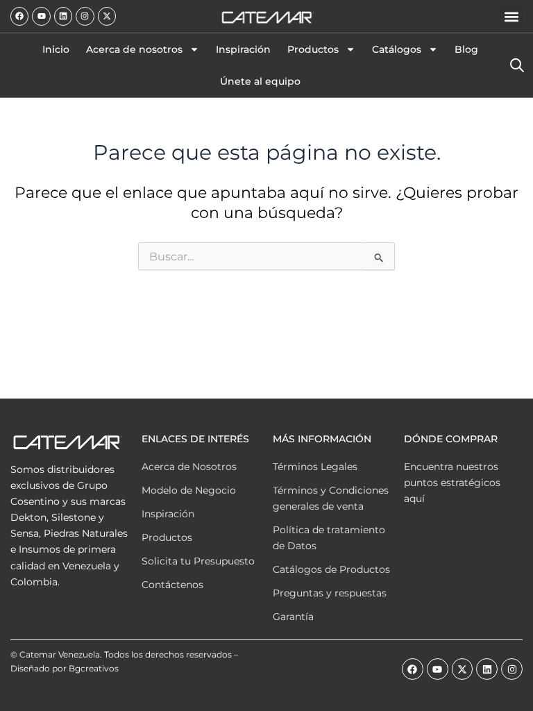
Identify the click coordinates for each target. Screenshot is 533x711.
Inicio (55, 49)
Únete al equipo (260, 81)
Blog (466, 49)
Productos (313, 49)
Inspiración (243, 49)
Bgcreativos (94, 668)
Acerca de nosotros (134, 49)
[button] (511, 16)
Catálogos (396, 49)
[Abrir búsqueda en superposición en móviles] (516, 65)
